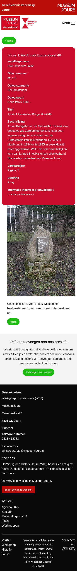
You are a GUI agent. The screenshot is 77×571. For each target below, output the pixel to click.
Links (5, 520)
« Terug (8, 40)
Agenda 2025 (10, 507)
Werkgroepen (10, 525)
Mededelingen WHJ (14, 516)
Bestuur (7, 511)
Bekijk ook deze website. (18, 489)
